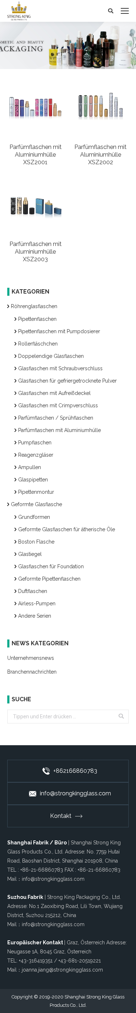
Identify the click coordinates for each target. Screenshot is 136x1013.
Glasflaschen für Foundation (51, 566)
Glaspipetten (33, 480)
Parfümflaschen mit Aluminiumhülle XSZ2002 (100, 155)
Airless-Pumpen (36, 603)
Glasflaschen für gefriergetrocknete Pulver (67, 381)
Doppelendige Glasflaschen (51, 356)
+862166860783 (75, 770)
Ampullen (29, 467)
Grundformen (34, 517)
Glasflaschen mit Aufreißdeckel (54, 393)
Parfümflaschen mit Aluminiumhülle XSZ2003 (35, 252)
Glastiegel (30, 554)
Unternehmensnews (30, 658)
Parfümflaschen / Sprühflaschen (55, 418)
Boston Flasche (36, 542)
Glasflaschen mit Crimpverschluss (58, 405)
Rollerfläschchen (38, 344)
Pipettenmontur (36, 492)
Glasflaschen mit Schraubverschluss (60, 368)
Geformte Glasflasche (36, 504)
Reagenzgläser (35, 455)
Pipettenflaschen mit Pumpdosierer (59, 331)
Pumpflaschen (34, 442)
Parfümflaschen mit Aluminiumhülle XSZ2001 (35, 155)
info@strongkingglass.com (75, 793)
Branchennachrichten (32, 672)
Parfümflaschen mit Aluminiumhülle (59, 430)
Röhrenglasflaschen (34, 306)
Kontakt (60, 815)
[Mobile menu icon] (125, 11)
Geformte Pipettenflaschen (49, 579)
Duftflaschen (32, 591)
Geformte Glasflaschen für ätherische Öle (66, 529)
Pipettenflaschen (37, 319)
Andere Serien (34, 616)
